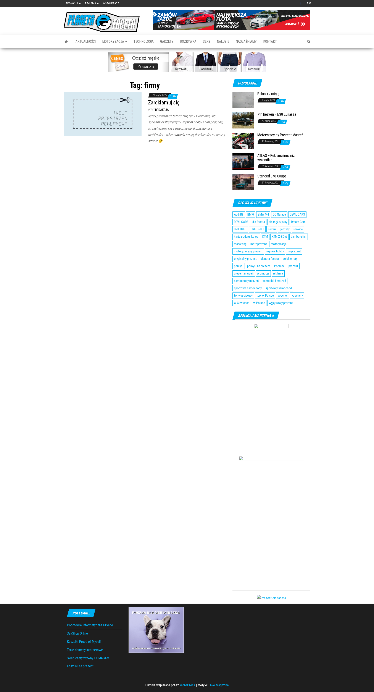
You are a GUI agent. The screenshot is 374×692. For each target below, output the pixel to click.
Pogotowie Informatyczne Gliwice (90, 625)
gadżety (285, 229)
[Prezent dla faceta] (271, 598)
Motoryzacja (113, 41)
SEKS (206, 41)
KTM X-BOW (279, 237)
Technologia (144, 41)
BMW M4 (263, 214)
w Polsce (259, 303)
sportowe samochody (248, 288)
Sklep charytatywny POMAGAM (88, 658)
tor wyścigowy (243, 295)
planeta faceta (270, 259)
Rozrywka (188, 41)
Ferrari (272, 229)
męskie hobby (275, 251)
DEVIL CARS (297, 214)
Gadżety (167, 41)
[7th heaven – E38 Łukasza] (243, 120)
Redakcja (72, 3)
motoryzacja (279, 244)
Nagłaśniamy (246, 41)
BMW (250, 214)
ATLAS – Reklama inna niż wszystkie (276, 157)
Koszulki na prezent (80, 666)
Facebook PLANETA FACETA (301, 3)
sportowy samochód (279, 288)
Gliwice (298, 229)
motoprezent (258, 244)
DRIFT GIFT (257, 229)
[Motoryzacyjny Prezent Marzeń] (243, 141)
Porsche (279, 266)
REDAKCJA (162, 110)
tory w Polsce (265, 295)
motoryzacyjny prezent (248, 251)
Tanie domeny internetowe (85, 650)
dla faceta (258, 222)
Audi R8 (238, 214)
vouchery (297, 295)
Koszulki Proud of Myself (84, 642)
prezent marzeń (243, 273)
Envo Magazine (218, 685)
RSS (309, 3)
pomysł (238, 266)
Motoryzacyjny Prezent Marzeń (280, 135)
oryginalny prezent (245, 259)
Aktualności (86, 41)
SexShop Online (77, 633)
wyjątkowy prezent (281, 303)
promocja (263, 273)
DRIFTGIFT (240, 229)
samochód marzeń (274, 281)
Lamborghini (298, 237)
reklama (278, 273)
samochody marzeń (246, 281)
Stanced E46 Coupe (272, 176)
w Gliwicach (241, 303)
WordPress (187, 685)
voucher (283, 295)
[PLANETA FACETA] (66, 41)
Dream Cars (298, 222)
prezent (293, 266)
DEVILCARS (241, 222)
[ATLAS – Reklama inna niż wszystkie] (243, 161)
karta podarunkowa (246, 237)
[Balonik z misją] (243, 99)
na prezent (294, 251)
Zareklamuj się (163, 102)
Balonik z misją (268, 93)
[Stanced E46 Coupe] (243, 182)
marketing (240, 244)
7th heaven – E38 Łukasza (276, 114)
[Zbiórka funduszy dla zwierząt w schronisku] (156, 629)
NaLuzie (223, 41)
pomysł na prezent (258, 266)
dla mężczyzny (278, 222)
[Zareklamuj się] (103, 114)
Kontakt (270, 41)
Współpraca (111, 3)
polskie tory (290, 259)
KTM (265, 237)
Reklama (91, 3)
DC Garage (279, 214)
